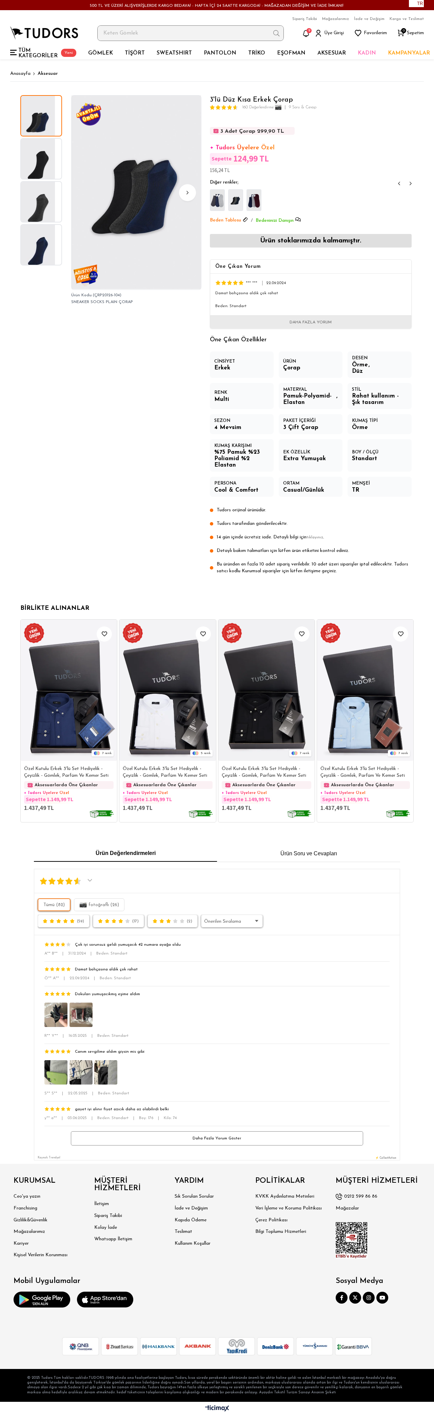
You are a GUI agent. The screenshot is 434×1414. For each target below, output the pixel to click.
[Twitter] (355, 1298)
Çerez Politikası (271, 1220)
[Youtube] (382, 1298)
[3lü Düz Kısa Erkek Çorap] (217, 200)
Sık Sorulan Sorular (194, 1196)
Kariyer (21, 1243)
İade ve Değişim (369, 19)
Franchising (25, 1208)
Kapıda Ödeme (190, 1220)
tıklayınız (315, 537)
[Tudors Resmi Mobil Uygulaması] (42, 1299)
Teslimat (183, 1231)
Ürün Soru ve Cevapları (308, 853)
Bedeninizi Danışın (275, 220)
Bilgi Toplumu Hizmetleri (280, 1231)
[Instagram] (369, 1298)
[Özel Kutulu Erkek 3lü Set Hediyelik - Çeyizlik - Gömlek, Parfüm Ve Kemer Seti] (69, 690)
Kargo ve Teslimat (407, 19)
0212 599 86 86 (360, 1196)
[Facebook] (342, 1298)
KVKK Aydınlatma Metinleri (284, 1196)
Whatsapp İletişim (113, 1239)
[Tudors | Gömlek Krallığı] (44, 33)
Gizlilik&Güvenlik (30, 1220)
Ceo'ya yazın (27, 1196)
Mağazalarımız (335, 19)
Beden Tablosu (225, 220)
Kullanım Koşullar (193, 1243)
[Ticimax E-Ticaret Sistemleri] (217, 1408)
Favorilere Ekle (104, 634)
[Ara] (276, 33)
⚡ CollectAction (385, 1158)
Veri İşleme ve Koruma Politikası (288, 1208)
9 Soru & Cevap (302, 107)
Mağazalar (347, 1208)
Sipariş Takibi (304, 19)
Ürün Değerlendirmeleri (126, 853)
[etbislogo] (352, 1240)
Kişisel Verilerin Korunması (40, 1255)
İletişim (101, 1203)
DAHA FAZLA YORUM (311, 322)
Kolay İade (105, 1227)
